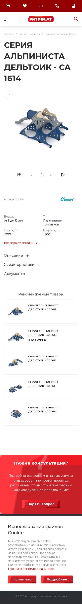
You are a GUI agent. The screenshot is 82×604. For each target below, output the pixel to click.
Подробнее (57, 579)
